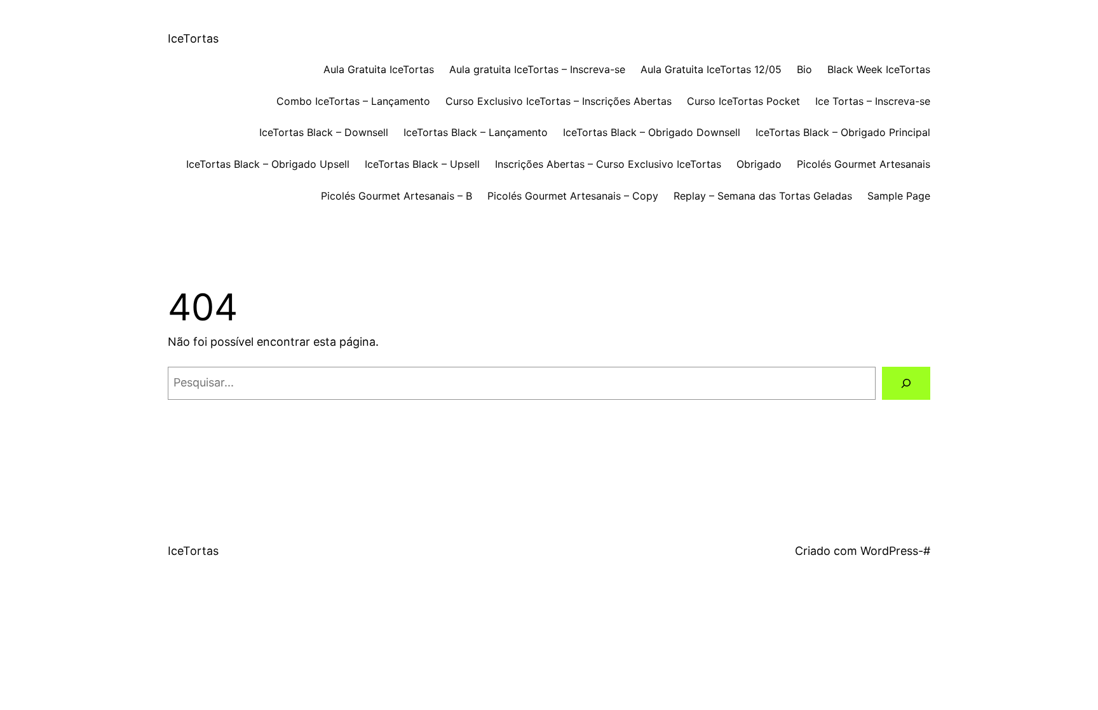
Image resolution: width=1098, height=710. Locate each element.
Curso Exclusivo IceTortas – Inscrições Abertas (558, 101)
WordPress (889, 550)
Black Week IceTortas (878, 69)
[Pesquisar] (906, 383)
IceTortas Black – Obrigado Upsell (267, 164)
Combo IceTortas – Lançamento (353, 101)
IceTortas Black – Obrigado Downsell (651, 132)
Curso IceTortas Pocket (743, 101)
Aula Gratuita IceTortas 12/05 (711, 69)
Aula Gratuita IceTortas (378, 69)
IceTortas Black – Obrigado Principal (843, 132)
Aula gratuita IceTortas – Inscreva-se (537, 69)
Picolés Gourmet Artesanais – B (396, 195)
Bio (804, 69)
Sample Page (898, 195)
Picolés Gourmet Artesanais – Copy (572, 195)
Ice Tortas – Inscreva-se (872, 101)
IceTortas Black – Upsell (422, 164)
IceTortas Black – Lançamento (475, 132)
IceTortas (193, 38)
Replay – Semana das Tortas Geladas (763, 195)
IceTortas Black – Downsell (323, 132)
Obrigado (759, 164)
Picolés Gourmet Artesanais (863, 164)
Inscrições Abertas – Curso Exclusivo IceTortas (608, 164)
